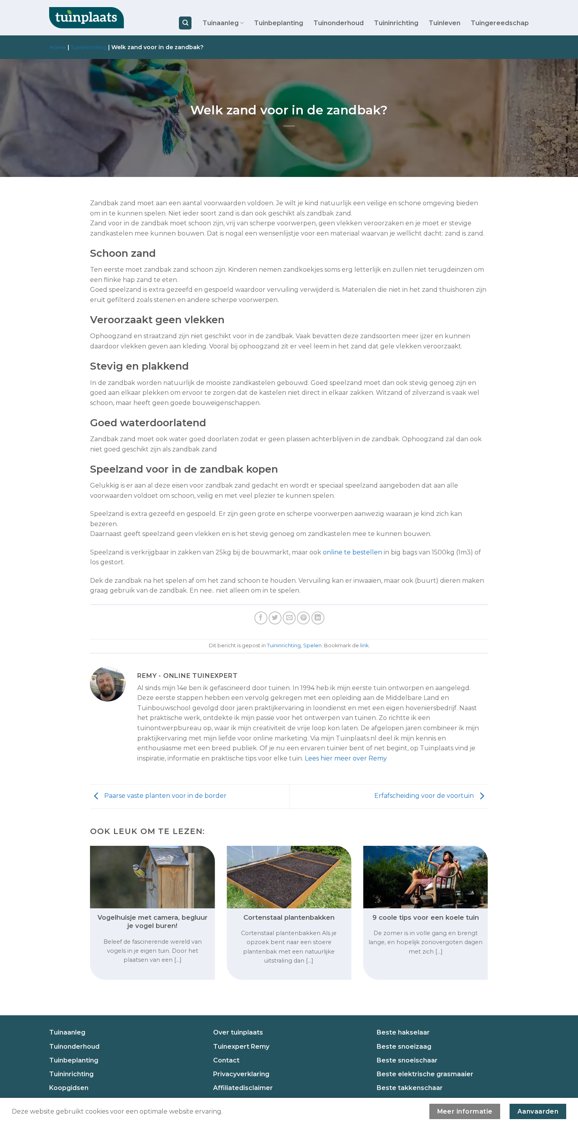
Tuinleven (444, 23)
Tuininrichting (396, 23)
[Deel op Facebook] (260, 617)
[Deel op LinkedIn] (317, 617)
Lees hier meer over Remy (346, 758)
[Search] (185, 23)
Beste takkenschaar (410, 1088)
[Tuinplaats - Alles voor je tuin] (86, 18)
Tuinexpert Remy (241, 1046)
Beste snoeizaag (404, 1046)
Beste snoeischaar (407, 1060)
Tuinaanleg (220, 23)
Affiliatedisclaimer (243, 1088)
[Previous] (102, 898)
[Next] (476, 898)
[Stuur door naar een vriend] (289, 617)
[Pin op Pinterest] (303, 617)
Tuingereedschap (500, 23)
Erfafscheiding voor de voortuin (424, 796)
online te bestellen (352, 552)
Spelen (312, 645)
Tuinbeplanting (278, 23)
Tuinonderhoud (338, 23)
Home (57, 47)
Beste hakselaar (403, 1032)
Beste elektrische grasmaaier (425, 1074)
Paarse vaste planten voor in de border (164, 796)
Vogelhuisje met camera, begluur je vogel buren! (153, 921)
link (364, 645)
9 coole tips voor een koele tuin (425, 917)
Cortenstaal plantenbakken (289, 917)
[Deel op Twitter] (275, 617)
